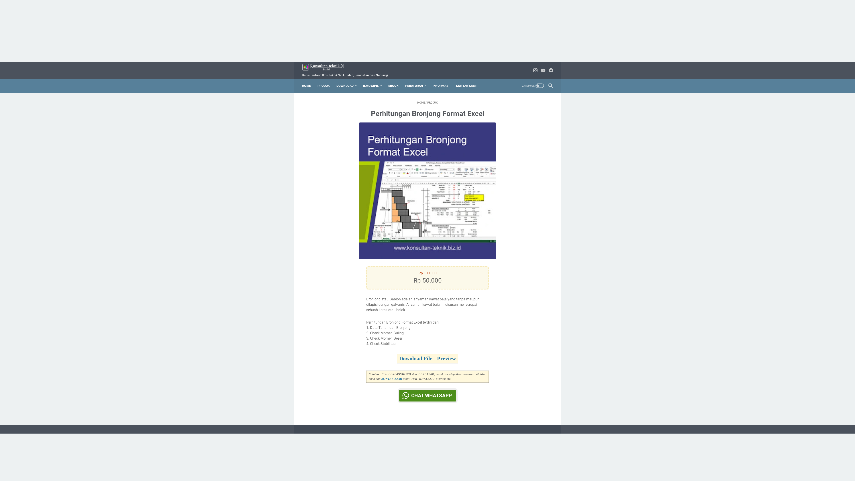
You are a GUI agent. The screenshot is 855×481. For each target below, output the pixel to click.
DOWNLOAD (345, 86)
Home (306, 86)
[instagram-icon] (535, 70)
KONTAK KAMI (466, 86)
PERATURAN (414, 86)
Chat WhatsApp (431, 395)
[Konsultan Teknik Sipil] (326, 67)
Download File (415, 358)
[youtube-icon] (543, 70)
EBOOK (393, 86)
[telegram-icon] (551, 70)
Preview (446, 358)
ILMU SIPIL (371, 86)
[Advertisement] (427, 31)
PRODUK (324, 86)
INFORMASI (441, 86)
